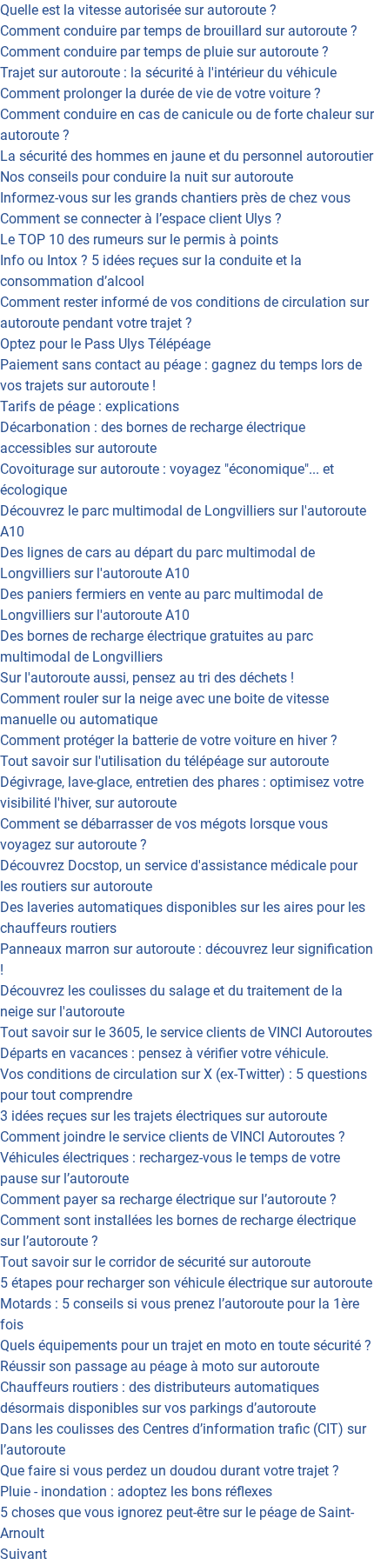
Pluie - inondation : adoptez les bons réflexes (136, 1491)
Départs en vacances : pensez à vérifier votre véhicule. (164, 1053)
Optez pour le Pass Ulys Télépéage (105, 344)
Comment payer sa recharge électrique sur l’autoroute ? (168, 1199)
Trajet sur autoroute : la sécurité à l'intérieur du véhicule (168, 72)
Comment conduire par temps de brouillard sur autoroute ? (178, 31)
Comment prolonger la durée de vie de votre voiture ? (160, 93)
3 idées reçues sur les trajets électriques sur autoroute (163, 1116)
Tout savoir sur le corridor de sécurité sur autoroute (155, 1262)
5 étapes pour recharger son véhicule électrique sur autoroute (186, 1283)
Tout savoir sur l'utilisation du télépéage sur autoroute (164, 761)
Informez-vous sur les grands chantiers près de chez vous (175, 198)
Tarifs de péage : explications (89, 406)
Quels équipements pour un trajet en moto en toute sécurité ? (185, 1345)
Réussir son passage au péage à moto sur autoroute (159, 1366)
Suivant (23, 1554)
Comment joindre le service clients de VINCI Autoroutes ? (172, 1137)
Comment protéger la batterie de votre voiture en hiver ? (168, 740)
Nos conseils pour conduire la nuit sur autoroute (146, 177)
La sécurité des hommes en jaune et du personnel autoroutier (186, 156)
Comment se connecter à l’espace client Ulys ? (141, 218)
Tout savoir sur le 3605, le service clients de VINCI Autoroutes (186, 1032)
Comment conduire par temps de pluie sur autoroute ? (164, 51)
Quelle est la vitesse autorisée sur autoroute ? (138, 10)
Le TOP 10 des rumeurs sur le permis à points (139, 239)
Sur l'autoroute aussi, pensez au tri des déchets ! (147, 677)
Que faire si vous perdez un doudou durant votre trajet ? (169, 1470)
